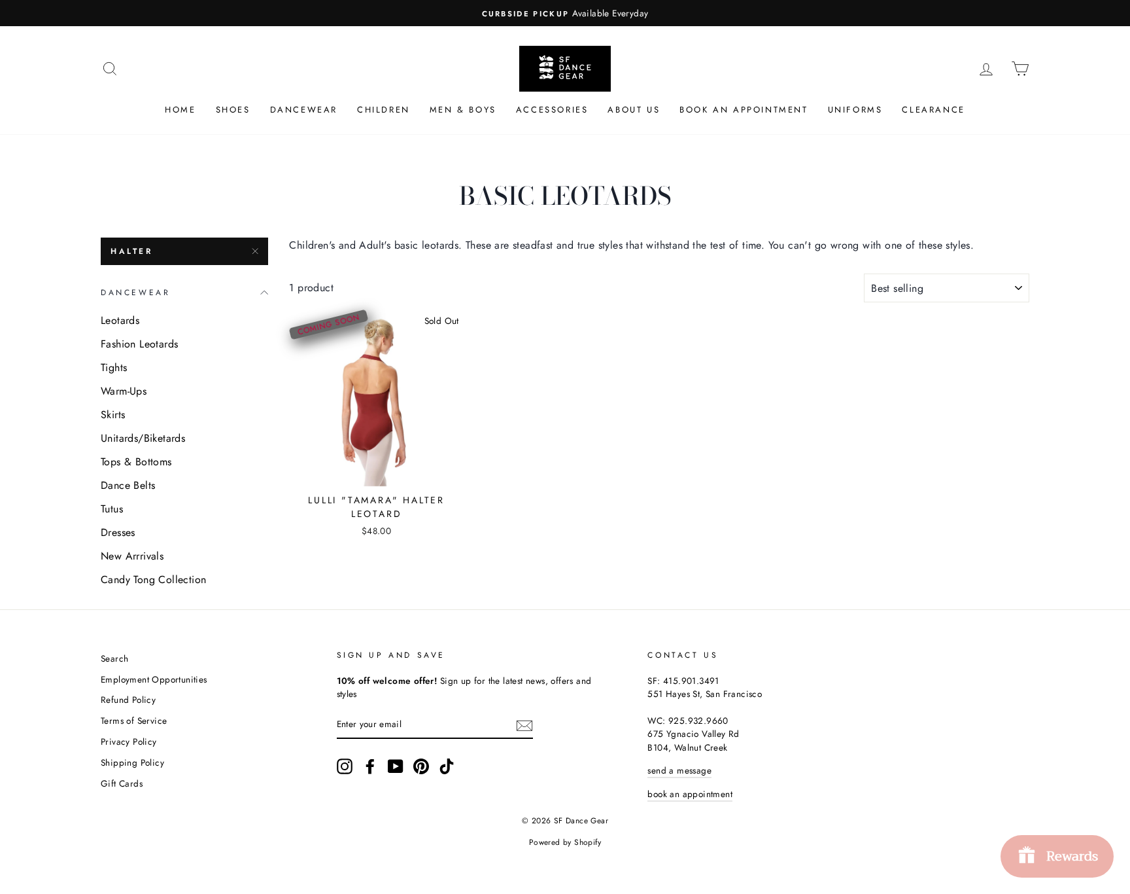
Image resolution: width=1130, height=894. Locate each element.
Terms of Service (134, 720)
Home (180, 109)
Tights (114, 367)
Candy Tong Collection (153, 579)
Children (383, 109)
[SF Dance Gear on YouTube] (395, 766)
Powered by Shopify (565, 842)
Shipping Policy (132, 762)
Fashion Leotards (139, 343)
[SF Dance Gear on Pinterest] (421, 766)
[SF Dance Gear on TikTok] (446, 766)
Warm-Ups (123, 391)
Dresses (118, 532)
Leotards (120, 320)
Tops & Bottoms (136, 461)
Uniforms (855, 109)
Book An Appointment (743, 109)
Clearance (933, 109)
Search (114, 658)
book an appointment (689, 793)
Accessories (552, 109)
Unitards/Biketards (143, 438)
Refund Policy (128, 699)
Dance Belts (128, 485)
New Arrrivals (132, 555)
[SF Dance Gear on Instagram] (344, 766)
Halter (132, 251)
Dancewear (303, 109)
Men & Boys (463, 109)
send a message (679, 770)
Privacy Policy (129, 741)
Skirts (113, 414)
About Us (634, 109)
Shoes (233, 109)
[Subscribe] (524, 724)
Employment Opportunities (154, 679)
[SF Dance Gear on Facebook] (370, 766)
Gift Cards (122, 783)
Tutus (112, 508)
